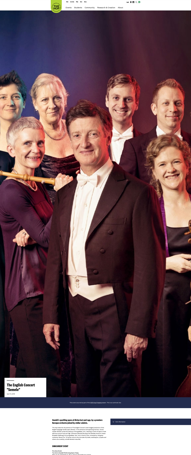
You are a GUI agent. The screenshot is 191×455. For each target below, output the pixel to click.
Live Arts (72, 1)
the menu (67, 9)
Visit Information (120, 422)
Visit (67, 1)
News (85, 1)
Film (77, 1)
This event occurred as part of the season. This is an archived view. (95, 402)
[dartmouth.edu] (139, 2)
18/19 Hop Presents (96, 402)
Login (127, 2)
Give (81, 1)
